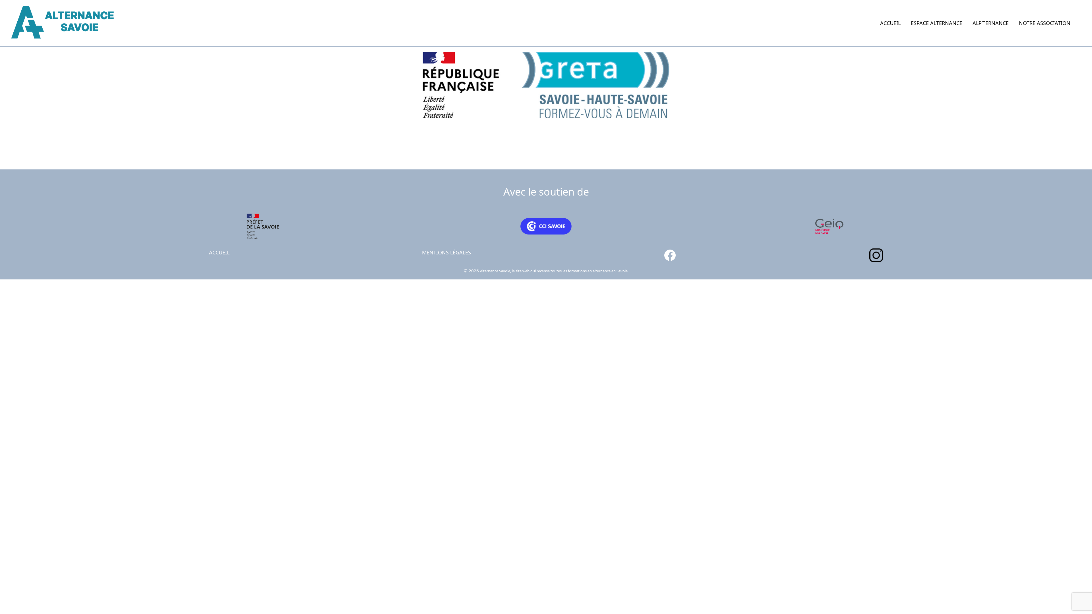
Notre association (1044, 23)
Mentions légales (446, 252)
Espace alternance (936, 23)
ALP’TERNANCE (991, 23)
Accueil (890, 23)
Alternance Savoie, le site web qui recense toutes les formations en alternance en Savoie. (554, 270)
